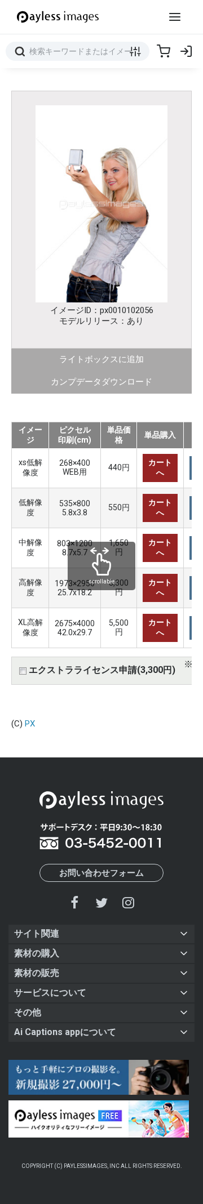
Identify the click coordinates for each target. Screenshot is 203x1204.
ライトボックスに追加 (101, 359)
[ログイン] (186, 51)
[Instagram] (128, 902)
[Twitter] (101, 902)
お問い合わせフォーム (101, 873)
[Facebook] (75, 902)
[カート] (163, 51)
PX (30, 724)
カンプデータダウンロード (101, 382)
